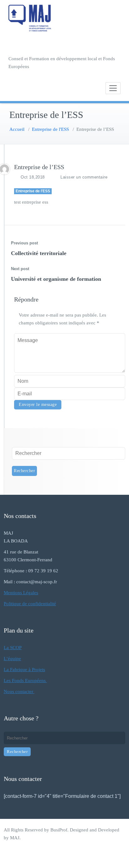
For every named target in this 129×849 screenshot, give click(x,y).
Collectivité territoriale (38, 253)
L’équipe (12, 658)
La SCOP (13, 647)
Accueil (16, 129)
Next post (20, 268)
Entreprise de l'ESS (50, 129)
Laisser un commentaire (83, 177)
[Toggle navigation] (113, 88)
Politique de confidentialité (30, 603)
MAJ (14, 837)
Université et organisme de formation (56, 279)
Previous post (24, 243)
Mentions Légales (21, 592)
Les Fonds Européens (25, 680)
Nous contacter (19, 691)
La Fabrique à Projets (24, 669)
